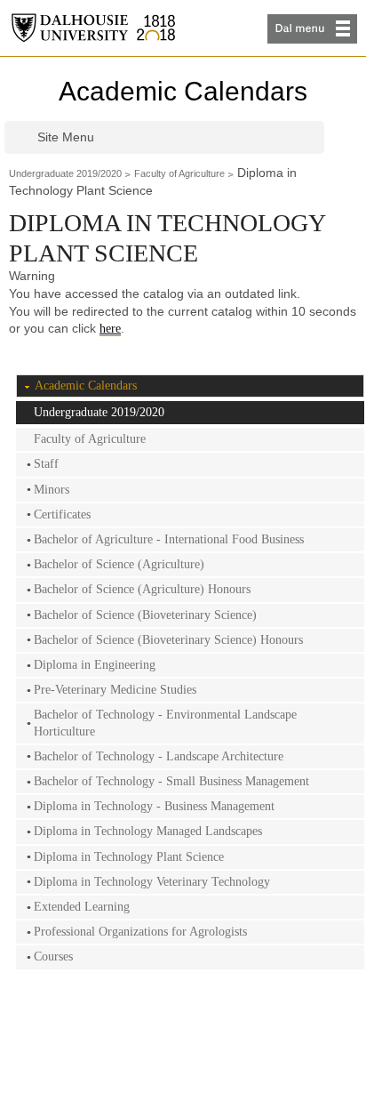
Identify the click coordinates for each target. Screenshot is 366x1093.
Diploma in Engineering (94, 664)
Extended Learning (82, 906)
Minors (51, 489)
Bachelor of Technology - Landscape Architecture (158, 756)
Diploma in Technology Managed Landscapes (148, 831)
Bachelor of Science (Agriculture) (119, 564)
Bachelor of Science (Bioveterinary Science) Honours (168, 640)
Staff (46, 463)
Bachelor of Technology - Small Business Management (171, 781)
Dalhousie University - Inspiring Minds (93, 28)
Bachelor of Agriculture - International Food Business (169, 539)
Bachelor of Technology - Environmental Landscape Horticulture (165, 722)
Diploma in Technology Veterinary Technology (152, 881)
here (110, 328)
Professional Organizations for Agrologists (140, 931)
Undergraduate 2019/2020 (65, 173)
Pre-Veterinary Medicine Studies (115, 689)
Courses (53, 956)
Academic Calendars (183, 91)
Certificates (62, 514)
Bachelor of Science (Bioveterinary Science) (145, 615)
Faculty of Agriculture (179, 173)
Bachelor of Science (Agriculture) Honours (142, 589)
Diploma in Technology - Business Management (154, 806)
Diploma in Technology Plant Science (129, 857)
